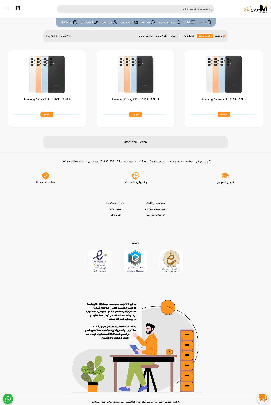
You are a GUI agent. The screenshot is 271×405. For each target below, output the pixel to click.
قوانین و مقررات (156, 215)
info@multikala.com (74, 161)
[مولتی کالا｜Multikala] (256, 9)
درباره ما (115, 215)
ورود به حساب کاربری (21, 10)
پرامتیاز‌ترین (146, 36)
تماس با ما (115, 209)
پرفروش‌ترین (205, 36)
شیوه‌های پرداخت (155, 203)
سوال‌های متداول (115, 203)
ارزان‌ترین (175, 36)
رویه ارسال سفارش (155, 209)
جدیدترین (188, 36)
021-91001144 (112, 161)
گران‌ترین (161, 36)
